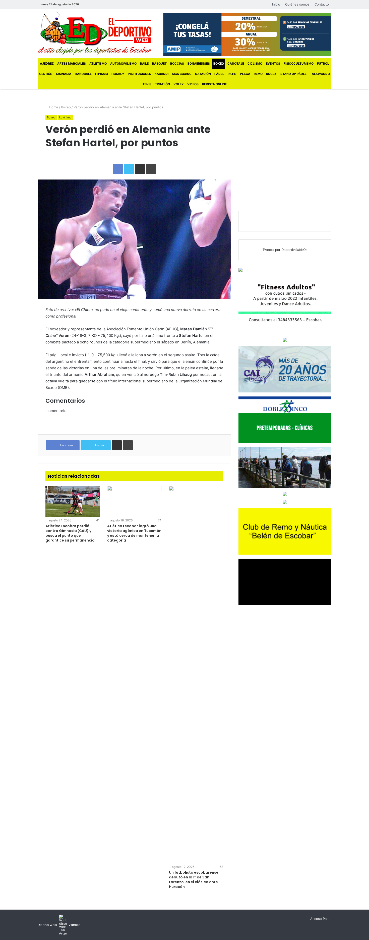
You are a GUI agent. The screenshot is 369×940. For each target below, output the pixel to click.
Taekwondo (320, 74)
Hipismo (101, 74)
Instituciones (139, 74)
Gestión (45, 74)
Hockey (117, 74)
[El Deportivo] (95, 33)
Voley (178, 84)
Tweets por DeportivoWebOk (285, 250)
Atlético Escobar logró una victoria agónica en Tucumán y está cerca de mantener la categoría (134, 533)
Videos (193, 84)
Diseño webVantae (59, 924)
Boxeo (218, 63)
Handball (83, 74)
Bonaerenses (199, 63)
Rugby (271, 74)
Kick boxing (182, 74)
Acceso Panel (320, 919)
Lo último (65, 117)
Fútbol (323, 63)
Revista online (214, 84)
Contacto (322, 4)
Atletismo (98, 63)
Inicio (276, 4)
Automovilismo (123, 63)
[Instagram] (101, 4)
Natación (203, 74)
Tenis (147, 84)
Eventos (273, 63)
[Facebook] (86, 4)
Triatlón (162, 84)
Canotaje (235, 63)
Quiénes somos (297, 4)
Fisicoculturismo (299, 63)
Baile (144, 63)
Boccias (177, 63)
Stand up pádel (293, 74)
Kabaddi (161, 74)
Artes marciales (71, 63)
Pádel (219, 74)
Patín (232, 74)
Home (53, 107)
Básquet (159, 63)
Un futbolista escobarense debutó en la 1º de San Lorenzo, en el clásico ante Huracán (193, 879)
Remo (258, 74)
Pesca (245, 74)
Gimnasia (63, 74)
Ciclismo (255, 63)
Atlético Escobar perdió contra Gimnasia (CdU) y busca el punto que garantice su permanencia (70, 533)
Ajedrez (47, 63)
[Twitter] (94, 4)
